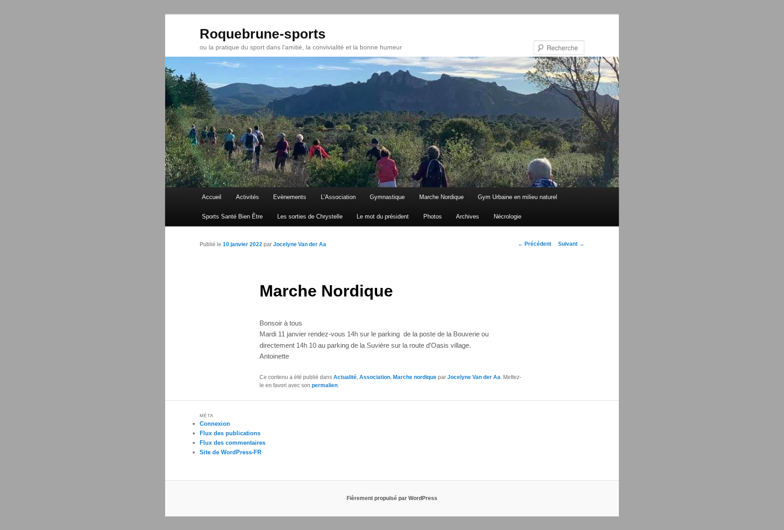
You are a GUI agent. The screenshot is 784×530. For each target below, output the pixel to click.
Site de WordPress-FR (230, 452)
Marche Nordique (441, 197)
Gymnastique (387, 197)
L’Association (338, 197)
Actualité (345, 377)
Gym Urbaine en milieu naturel (517, 197)
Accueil (211, 197)
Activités (247, 197)
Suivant (571, 244)
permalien (325, 385)
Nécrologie (507, 216)
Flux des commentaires (232, 442)
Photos (432, 216)
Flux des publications (230, 433)
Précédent (534, 244)
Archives (467, 216)
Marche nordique (414, 377)
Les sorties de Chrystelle (310, 216)
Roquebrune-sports (263, 33)
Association (374, 377)
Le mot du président (383, 216)
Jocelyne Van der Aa (299, 244)
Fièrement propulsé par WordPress (392, 498)
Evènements (289, 197)
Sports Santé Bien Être (232, 216)
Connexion (215, 423)
